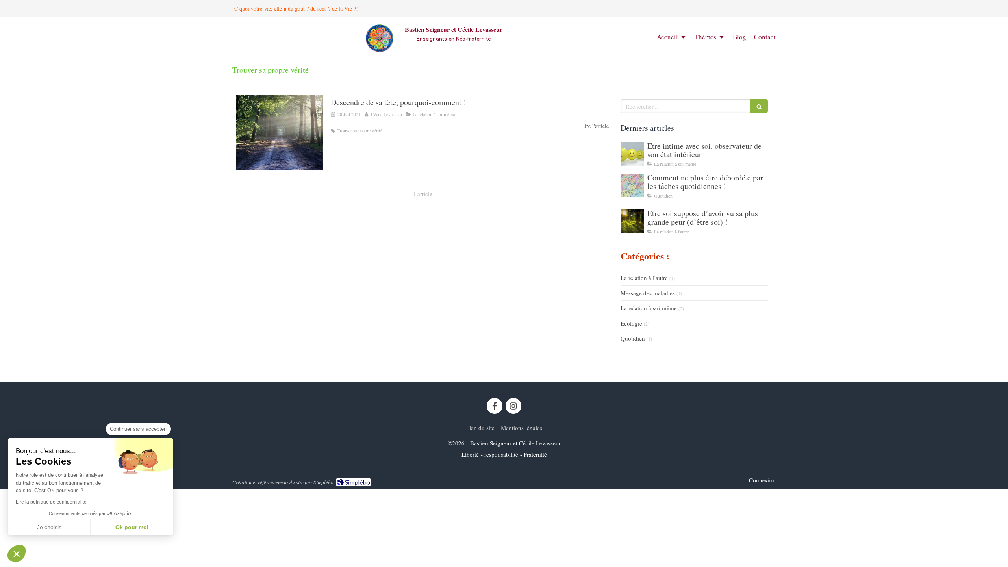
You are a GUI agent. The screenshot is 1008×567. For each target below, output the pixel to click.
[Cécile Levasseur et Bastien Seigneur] (379, 50)
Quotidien (633, 338)
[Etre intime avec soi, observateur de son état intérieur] (632, 154)
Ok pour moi (131, 527)
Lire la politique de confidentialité (51, 502)
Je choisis (49, 527)
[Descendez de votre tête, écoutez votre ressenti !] (279, 132)
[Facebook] (494, 406)
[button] (16, 553)
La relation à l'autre (644, 278)
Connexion (762, 480)
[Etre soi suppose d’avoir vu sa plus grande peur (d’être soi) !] (632, 221)
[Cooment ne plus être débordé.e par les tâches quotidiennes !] (632, 185)
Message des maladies (648, 293)
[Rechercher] (759, 106)
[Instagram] (513, 406)
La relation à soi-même (649, 308)
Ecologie (631, 323)
